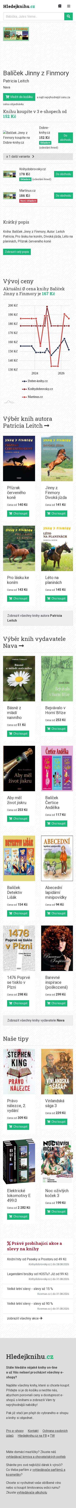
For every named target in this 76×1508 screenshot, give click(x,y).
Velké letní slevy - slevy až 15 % (30, 1289)
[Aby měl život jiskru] (19, 768)
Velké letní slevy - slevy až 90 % (30, 1304)
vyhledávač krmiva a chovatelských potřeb (36, 1457)
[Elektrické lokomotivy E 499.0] (19, 1161)
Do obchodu (65, 137)
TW (52, 1436)
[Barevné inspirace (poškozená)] (57, 948)
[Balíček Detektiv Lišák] (19, 858)
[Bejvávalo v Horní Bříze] (57, 678)
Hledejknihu (19, 6)
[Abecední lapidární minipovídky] (57, 858)
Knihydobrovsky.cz (40, 1264)
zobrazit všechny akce (23, 1318)
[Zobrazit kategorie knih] (60, 6)
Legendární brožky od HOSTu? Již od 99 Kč (37, 1274)
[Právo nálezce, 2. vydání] (19, 1071)
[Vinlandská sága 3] (57, 1071)
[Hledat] (68, 16)
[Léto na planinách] (57, 548)
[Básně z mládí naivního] (19, 678)
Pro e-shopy (15, 1431)
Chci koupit (19, 513)
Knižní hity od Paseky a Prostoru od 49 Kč (36, 1259)
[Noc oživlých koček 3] (57, 1161)
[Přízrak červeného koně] (19, 458)
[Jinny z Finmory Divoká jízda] (57, 458)
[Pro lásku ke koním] (19, 548)
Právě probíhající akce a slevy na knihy (34, 1246)
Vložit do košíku (21, 97)
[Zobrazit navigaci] (69, 6)
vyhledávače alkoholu (32, 1492)
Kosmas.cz (44, 1293)
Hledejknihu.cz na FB (32, 1436)
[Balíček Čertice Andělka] (57, 768)
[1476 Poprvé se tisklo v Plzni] (19, 948)
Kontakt (33, 1431)
